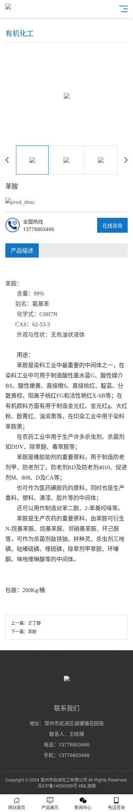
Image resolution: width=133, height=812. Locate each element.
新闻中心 (83, 807)
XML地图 (87, 786)
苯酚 (32, 631)
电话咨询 (116, 807)
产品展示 (50, 807)
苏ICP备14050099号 (57, 786)
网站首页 (16, 807)
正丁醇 (34, 623)
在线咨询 (112, 225)
